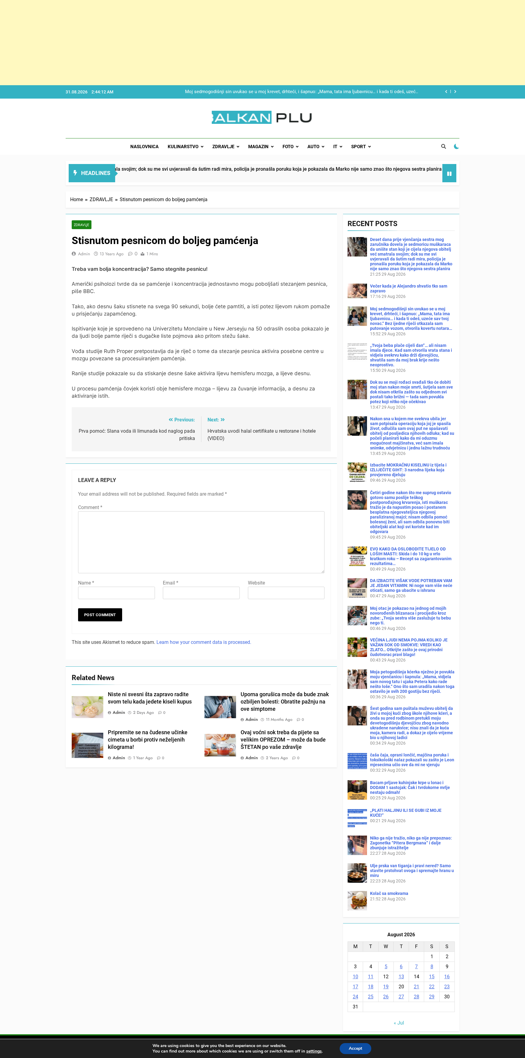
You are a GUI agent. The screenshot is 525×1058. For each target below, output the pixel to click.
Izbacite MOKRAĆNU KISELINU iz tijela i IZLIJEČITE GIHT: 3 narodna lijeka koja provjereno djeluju (408, 470)
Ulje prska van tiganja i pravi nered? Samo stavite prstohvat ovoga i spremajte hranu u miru (412, 870)
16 (447, 976)
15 (431, 976)
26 (386, 997)
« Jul (399, 1023)
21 (416, 987)
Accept (355, 1048)
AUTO (313, 146)
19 (386, 987)
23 (447, 987)
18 (370, 987)
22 (431, 987)
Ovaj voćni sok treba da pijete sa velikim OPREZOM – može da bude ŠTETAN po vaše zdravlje (283, 739)
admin (84, 254)
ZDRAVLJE (223, 146)
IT (335, 146)
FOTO (288, 146)
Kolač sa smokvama (389, 893)
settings (314, 1051)
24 (355, 997)
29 (431, 997)
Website (256, 583)
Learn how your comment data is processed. (203, 642)
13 (401, 976)
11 (370, 976)
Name (86, 583)
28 (416, 997)
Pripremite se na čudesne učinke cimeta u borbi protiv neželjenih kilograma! (147, 739)
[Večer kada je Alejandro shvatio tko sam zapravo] (405, 177)
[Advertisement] (182, 42)
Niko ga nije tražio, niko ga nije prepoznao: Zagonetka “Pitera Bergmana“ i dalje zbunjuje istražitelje (411, 843)
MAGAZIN (258, 146)
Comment (90, 507)
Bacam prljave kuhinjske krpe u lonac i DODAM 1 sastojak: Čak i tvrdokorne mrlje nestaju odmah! (410, 787)
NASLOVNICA (144, 146)
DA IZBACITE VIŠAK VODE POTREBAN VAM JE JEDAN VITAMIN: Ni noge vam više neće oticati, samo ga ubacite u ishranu (411, 585)
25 (370, 997)
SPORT (358, 146)
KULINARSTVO (183, 146)
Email (170, 583)
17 (355, 987)
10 (355, 976)
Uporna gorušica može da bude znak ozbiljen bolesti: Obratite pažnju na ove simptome (285, 701)
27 (401, 997)
